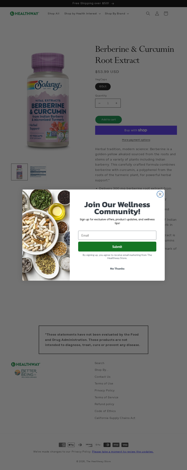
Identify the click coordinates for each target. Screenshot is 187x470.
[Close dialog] (160, 194)
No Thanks (117, 268)
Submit (117, 247)
